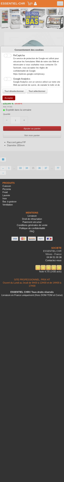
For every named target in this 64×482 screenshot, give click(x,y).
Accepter (9, 98)
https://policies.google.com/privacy (29, 74)
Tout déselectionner (14, 91)
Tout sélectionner (37, 91)
